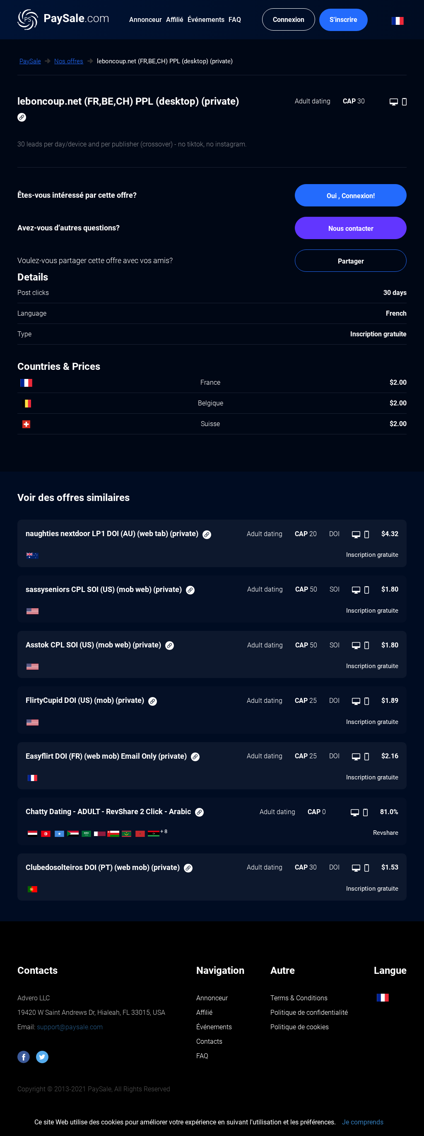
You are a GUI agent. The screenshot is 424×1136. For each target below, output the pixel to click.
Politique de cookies (299, 1027)
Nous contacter (350, 228)
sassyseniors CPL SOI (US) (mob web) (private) (104, 589)
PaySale (30, 61)
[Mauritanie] (127, 831)
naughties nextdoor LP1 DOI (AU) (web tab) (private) (112, 533)
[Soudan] (73, 831)
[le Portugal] (32, 887)
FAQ (202, 1056)
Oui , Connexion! (351, 196)
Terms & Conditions (299, 998)
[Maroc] (140, 831)
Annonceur (212, 998)
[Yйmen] (32, 831)
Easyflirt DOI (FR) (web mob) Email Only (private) (106, 756)
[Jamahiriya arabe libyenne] (154, 831)
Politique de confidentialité (309, 1012)
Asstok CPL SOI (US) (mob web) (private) (93, 644)
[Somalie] (59, 831)
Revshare (385, 832)
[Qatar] (100, 831)
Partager (351, 261)
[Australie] (32, 553)
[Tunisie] (46, 831)
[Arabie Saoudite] (86, 831)
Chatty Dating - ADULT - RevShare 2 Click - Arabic (108, 811)
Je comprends (362, 1122)
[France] (32, 776)
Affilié (204, 1012)
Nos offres (68, 61)
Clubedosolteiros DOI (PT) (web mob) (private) (103, 867)
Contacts (209, 1041)
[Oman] (113, 831)
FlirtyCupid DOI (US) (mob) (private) (85, 700)
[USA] (32, 609)
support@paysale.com (69, 1027)
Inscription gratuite (372, 554)
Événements (214, 1027)
